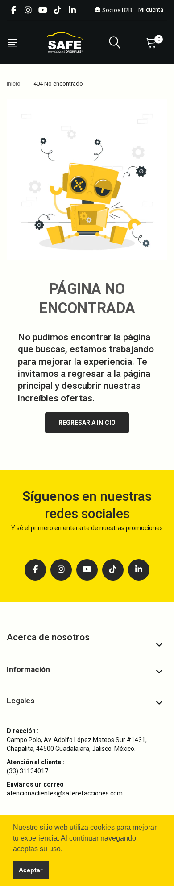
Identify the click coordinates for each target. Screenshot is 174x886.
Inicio (14, 83)
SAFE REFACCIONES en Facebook (13, 10)
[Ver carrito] (153, 42)
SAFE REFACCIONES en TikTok (57, 10)
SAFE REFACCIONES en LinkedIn (72, 10)
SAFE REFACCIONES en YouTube (43, 10)
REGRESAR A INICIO (87, 422)
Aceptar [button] (30, 870)
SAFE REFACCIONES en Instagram (28, 10)
